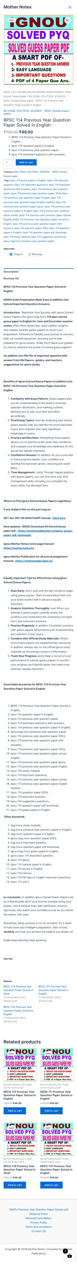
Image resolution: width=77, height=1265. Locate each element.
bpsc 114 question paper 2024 (31, 228)
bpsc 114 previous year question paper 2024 (36, 193)
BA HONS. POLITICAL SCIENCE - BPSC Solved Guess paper (36, 112)
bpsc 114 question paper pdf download (44, 232)
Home (7, 92)
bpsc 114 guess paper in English (28, 180)
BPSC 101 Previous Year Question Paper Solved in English (53, 990)
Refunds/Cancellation (39, 1218)
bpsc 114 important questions (31, 184)
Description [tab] (11, 271)
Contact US (39, 1231)
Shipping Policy (38, 1213)
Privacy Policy (38, 1222)
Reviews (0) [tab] (11, 278)
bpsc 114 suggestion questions (48, 236)
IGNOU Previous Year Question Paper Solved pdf (38, 1209)
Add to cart (26, 162)
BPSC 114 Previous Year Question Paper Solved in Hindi (18, 990)
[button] (67, 20)
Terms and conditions (38, 1226)
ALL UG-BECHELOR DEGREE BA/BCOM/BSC (38, 92)
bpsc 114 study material (17, 236)
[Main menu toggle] (69, 7)
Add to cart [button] (15, 1110)
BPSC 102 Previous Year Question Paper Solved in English (18, 1010)
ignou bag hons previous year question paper (29, 241)
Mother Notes (18, 7)
